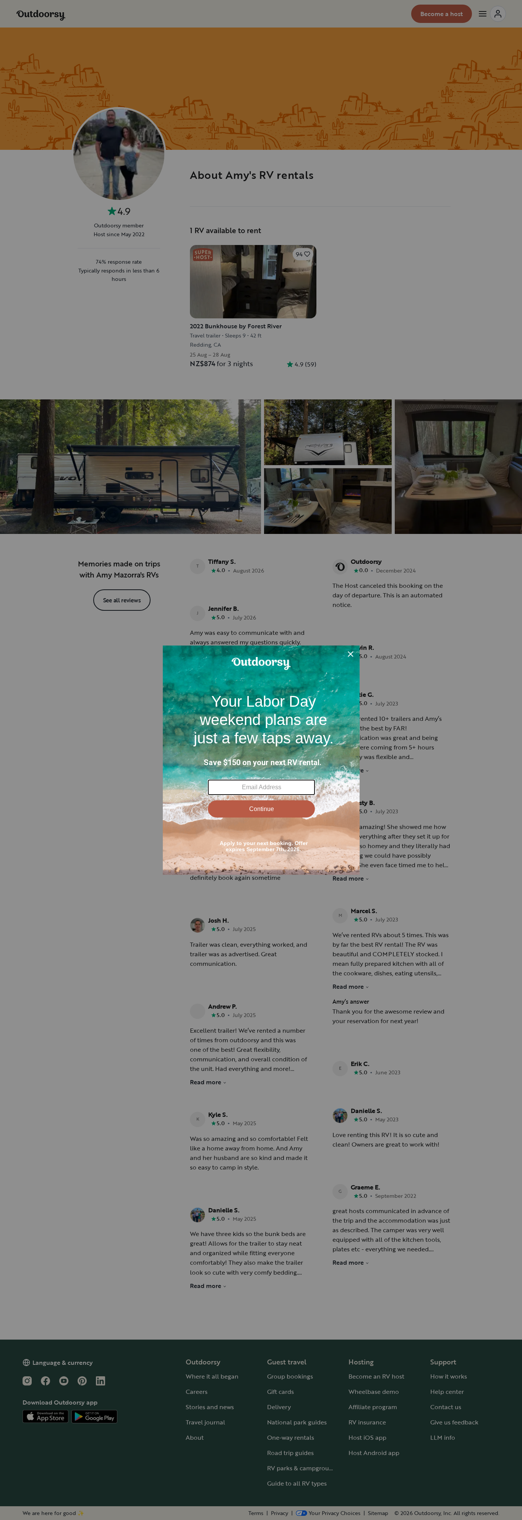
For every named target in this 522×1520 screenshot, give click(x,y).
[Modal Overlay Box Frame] (261, 760)
